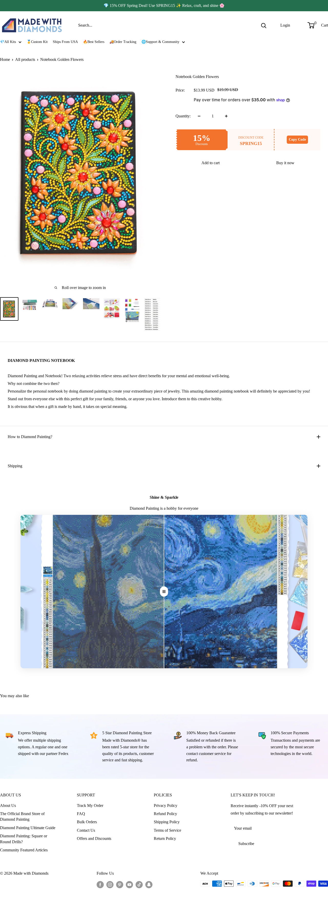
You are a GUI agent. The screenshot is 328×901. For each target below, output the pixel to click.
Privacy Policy (165, 805)
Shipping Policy (167, 822)
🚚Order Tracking (122, 42)
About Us (8, 805)
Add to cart (210, 163)
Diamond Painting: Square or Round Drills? (23, 839)
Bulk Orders (87, 822)
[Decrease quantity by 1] (199, 116)
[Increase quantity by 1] (226, 116)
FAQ (81, 813)
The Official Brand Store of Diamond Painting (22, 816)
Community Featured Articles (24, 850)
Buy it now (285, 163)
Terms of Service (167, 830)
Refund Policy (165, 813)
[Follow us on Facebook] (100, 884)
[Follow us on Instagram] (110, 884)
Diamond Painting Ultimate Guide (27, 828)
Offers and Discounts (94, 838)
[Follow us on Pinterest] (119, 884)
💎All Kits (8, 42)
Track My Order (90, 805)
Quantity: (183, 116)
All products (25, 59)
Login (285, 25)
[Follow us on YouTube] (129, 884)
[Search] (263, 25)
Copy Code (297, 139)
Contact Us (86, 830)
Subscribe (246, 843)
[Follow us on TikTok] (139, 884)
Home (5, 59)
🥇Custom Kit (37, 42)
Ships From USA (65, 42)
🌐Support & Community (160, 42)
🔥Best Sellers (93, 42)
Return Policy (165, 838)
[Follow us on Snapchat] (148, 884)
